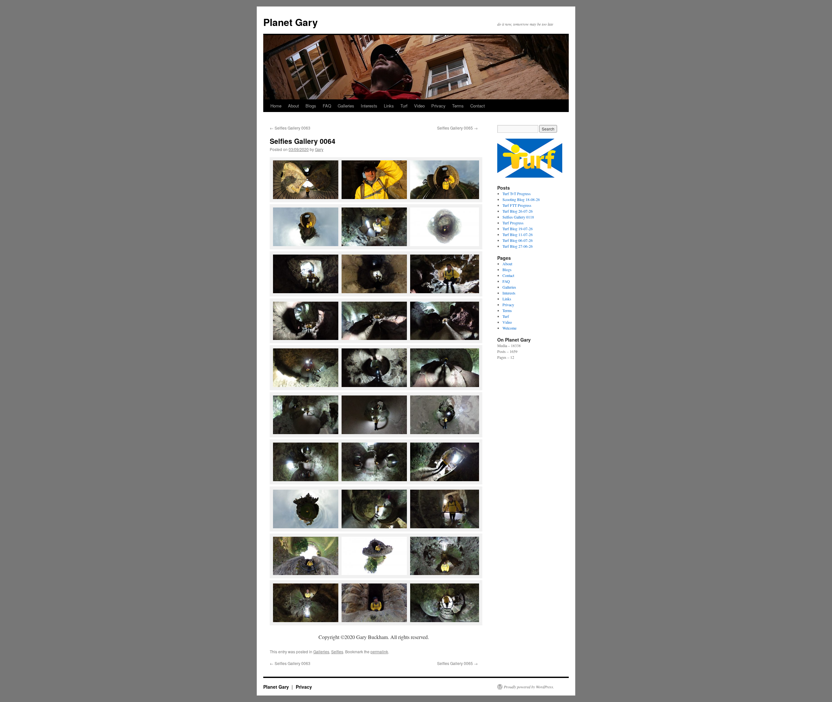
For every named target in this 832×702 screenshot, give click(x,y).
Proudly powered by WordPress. (529, 686)
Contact (477, 106)
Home (275, 106)
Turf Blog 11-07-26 (517, 234)
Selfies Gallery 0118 (518, 216)
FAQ (327, 106)
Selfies (337, 651)
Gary (319, 149)
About (293, 106)
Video (419, 106)
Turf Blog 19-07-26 (517, 228)
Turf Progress (513, 222)
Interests (369, 106)
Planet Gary (290, 22)
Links (389, 106)
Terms (458, 106)
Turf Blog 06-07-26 (517, 240)
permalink (379, 651)
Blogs (311, 106)
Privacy (438, 106)
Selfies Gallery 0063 (290, 128)
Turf (404, 106)
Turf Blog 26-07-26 (517, 211)
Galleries (346, 106)
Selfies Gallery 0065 (457, 128)
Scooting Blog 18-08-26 (521, 199)
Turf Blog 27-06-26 (517, 246)
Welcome (509, 328)
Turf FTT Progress (516, 205)
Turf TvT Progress (516, 193)
